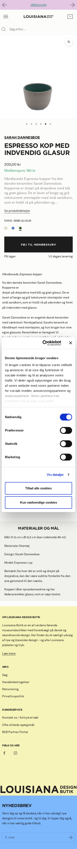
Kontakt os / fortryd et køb (20, 717)
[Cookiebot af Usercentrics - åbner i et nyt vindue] (45, 343)
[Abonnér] (70, 838)
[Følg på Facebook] (4, 753)
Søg (4, 675)
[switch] (66, 430)
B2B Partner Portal (15, 732)
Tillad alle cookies (38, 488)
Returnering (10, 689)
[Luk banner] (70, 342)
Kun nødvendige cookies (38, 502)
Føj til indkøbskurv (38, 244)
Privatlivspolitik (13, 696)
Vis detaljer (55, 474)
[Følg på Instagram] (15, 753)
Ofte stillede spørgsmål (18, 725)
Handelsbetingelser (15, 682)
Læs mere (9, 653)
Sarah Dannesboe (22, 137)
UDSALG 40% (38, 4)
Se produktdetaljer (17, 211)
